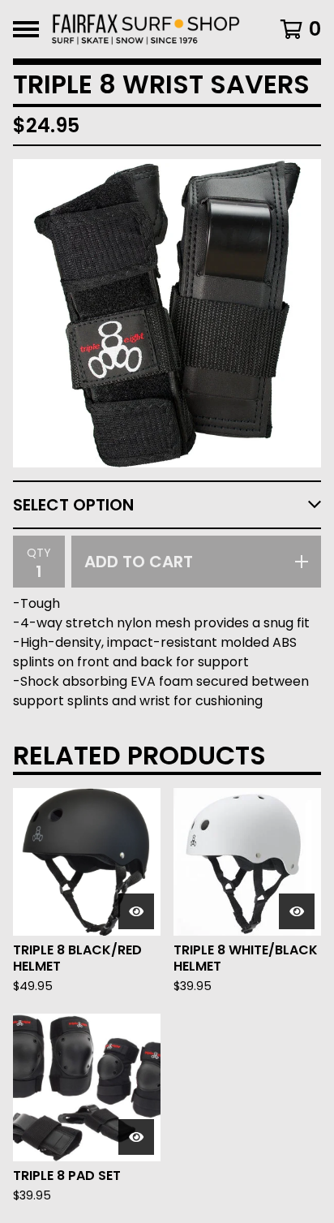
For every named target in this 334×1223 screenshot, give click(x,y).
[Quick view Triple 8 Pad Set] (136, 1137)
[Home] (146, 29)
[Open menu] (26, 29)
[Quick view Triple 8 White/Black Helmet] (297, 911)
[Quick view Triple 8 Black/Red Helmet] (136, 911)
